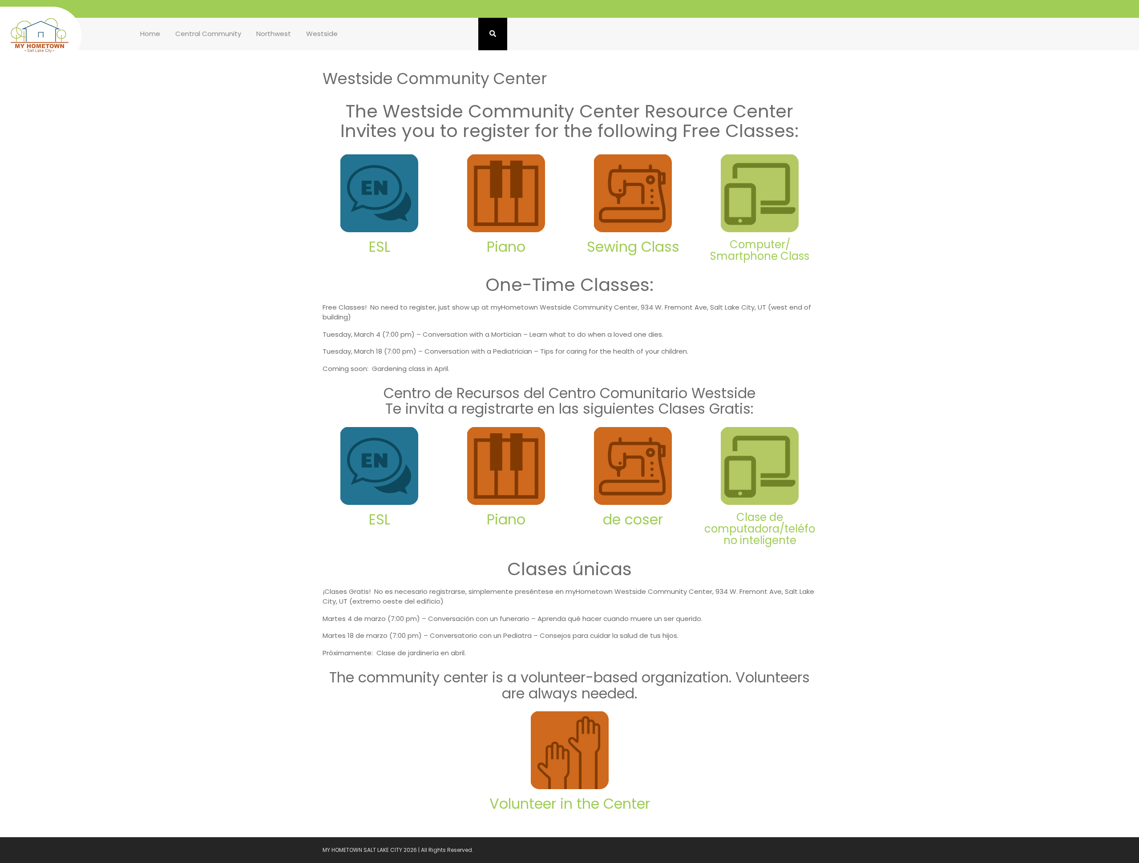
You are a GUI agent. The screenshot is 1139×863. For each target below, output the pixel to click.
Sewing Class (633, 247)
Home (150, 33)
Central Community (208, 33)
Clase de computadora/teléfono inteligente (759, 529)
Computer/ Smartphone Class (759, 250)
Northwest (273, 33)
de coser (633, 519)
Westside (322, 33)
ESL (379, 247)
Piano (506, 247)
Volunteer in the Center (569, 804)
